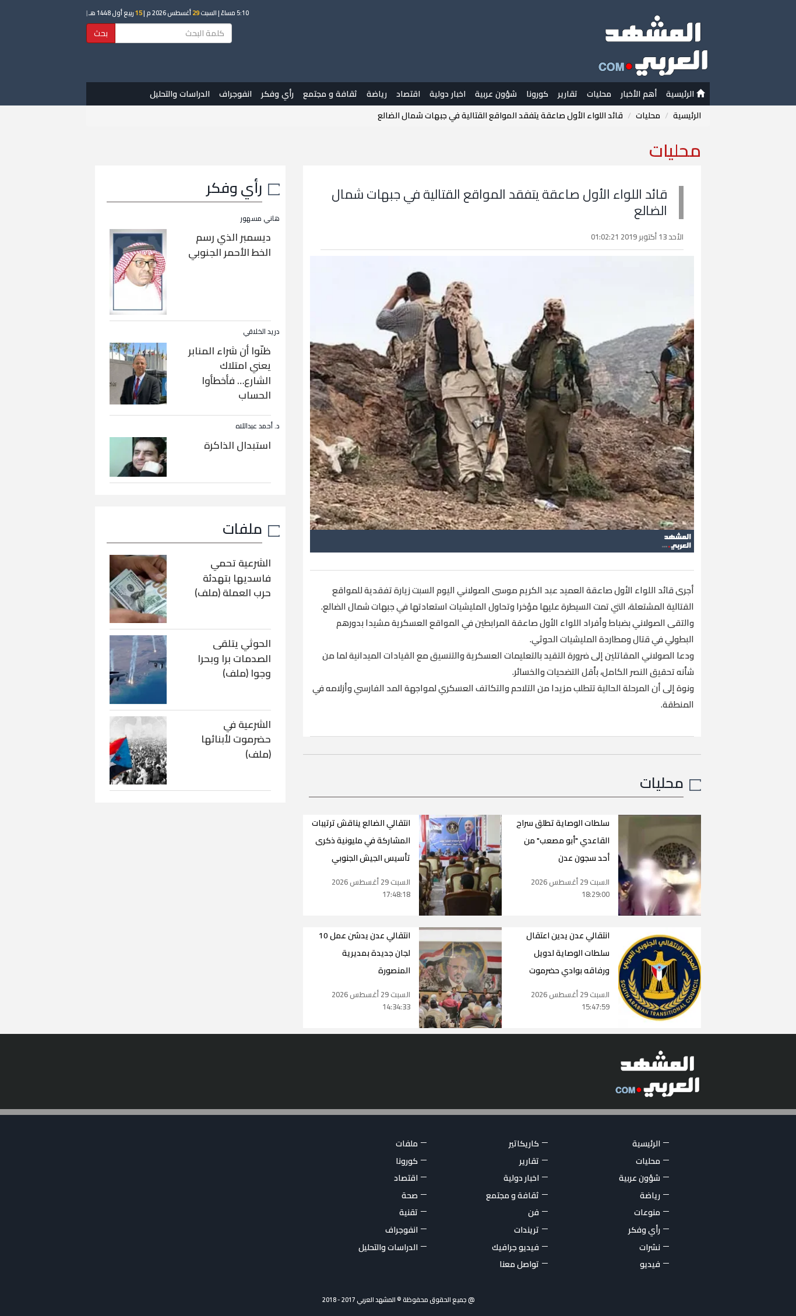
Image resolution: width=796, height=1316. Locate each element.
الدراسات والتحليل (180, 93)
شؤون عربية (496, 93)
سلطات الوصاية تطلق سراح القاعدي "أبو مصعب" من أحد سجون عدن (563, 840)
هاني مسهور (260, 218)
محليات (599, 93)
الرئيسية (681, 93)
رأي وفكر (277, 93)
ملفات (242, 528)
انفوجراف (235, 93)
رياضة (377, 93)
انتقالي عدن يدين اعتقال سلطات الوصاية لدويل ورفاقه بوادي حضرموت (568, 953)
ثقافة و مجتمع (330, 93)
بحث (101, 33)
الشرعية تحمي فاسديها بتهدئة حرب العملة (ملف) (233, 578)
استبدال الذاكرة (237, 445)
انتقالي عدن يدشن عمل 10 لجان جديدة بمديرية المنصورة (364, 953)
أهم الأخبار (639, 93)
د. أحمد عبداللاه (257, 425)
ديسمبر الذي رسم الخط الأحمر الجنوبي (229, 245)
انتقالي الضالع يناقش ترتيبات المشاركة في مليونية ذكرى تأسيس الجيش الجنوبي (361, 840)
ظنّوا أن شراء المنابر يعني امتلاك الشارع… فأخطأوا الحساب (229, 373)
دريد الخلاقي (261, 331)
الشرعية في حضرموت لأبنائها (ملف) (236, 739)
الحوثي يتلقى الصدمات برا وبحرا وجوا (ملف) (234, 658)
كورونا (537, 93)
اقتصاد (408, 93)
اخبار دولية (447, 93)
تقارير (567, 93)
